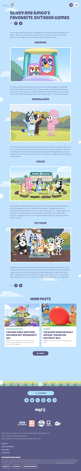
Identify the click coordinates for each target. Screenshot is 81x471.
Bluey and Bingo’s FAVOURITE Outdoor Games (9, 5)
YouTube (32, 400)
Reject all (6, 466)
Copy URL (20, 23)
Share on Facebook (16, 23)
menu (76, 5)
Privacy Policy (5, 449)
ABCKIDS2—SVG (41, 423)
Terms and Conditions (8, 446)
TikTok (49, 400)
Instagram (43, 400)
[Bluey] (40, 409)
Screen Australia (58, 423)
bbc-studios (22, 423)
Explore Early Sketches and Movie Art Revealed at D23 (21, 335)
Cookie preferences (30, 466)
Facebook (38, 400)
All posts (40, 353)
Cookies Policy (5, 452)
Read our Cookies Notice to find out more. (65, 463)
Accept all (16, 466)
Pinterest (54, 400)
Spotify (26, 400)
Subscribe (42, 393)
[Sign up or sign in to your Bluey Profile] (71, 5)
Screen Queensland (49, 423)
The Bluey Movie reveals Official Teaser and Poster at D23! (58, 335)
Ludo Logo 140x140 (31, 423)
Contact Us (5, 443)
